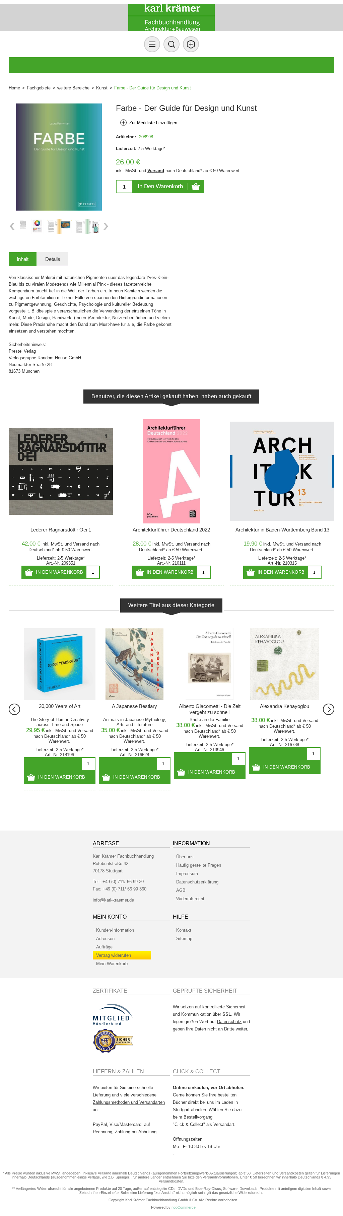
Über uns (185, 856)
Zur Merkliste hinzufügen (153, 122)
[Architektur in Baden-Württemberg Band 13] (282, 471)
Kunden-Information (115, 930)
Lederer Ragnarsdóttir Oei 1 (60, 529)
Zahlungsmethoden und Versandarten (129, 1102)
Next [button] (105, 226)
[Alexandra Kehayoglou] (285, 664)
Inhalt (22, 259)
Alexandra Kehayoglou (284, 706)
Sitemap (184, 938)
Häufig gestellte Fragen (198, 865)
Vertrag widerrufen (113, 955)
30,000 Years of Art (59, 706)
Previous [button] (12, 226)
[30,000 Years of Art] (59, 664)
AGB (181, 890)
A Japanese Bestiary (134, 706)
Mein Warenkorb (112, 963)
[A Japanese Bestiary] (134, 664)
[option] (31, 226)
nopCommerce (184, 1207)
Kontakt (183, 930)
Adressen (105, 938)
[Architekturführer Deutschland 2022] (171, 471)
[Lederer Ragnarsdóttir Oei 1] (61, 471)
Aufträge (104, 946)
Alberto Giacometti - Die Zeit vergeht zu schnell (210, 709)
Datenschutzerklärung (197, 881)
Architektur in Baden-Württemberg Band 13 (282, 529)
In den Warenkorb (160, 186)
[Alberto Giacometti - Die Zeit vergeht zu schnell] (210, 664)
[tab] (23, 259)
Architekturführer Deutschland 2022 (171, 529)
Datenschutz (229, 1021)
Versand (155, 170)
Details (52, 259)
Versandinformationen (220, 1177)
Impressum (187, 873)
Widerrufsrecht (190, 898)
